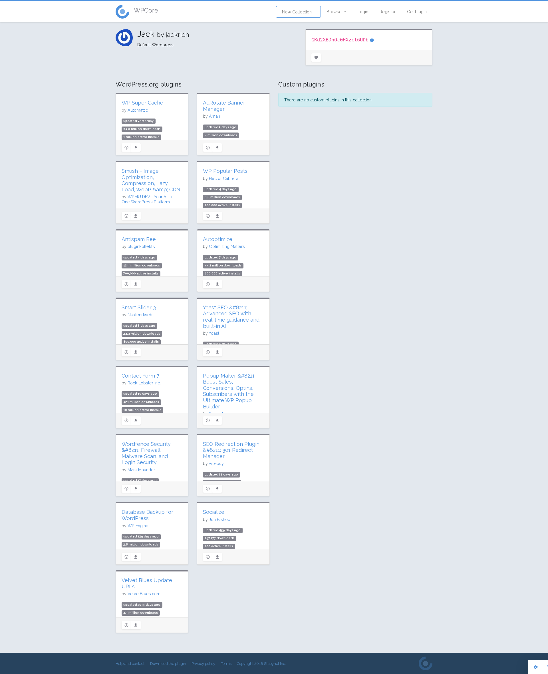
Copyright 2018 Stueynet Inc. (261, 663)
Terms (226, 663)
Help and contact (130, 663)
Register (388, 11)
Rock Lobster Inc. (144, 382)
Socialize (213, 512)
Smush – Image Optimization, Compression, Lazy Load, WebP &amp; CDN (151, 180)
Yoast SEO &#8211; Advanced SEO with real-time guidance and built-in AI (231, 316)
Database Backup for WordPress (147, 515)
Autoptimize (217, 239)
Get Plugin (417, 11)
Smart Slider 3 (139, 307)
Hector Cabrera (223, 178)
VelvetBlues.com (144, 593)
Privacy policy (203, 663)
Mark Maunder (141, 469)
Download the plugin (168, 663)
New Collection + (298, 11)
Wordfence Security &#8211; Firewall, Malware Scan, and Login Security (146, 453)
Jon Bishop (219, 519)
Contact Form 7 (140, 376)
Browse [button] (335, 11)
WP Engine (138, 525)
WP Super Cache (142, 103)
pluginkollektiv (142, 246)
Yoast (214, 333)
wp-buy (216, 463)
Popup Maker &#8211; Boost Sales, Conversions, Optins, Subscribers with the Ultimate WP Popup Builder (229, 391)
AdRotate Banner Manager (224, 106)
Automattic (138, 110)
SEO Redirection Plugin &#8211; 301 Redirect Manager (231, 450)
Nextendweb (140, 314)
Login (363, 11)
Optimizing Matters (227, 246)
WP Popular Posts (225, 171)
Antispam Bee (139, 239)
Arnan (214, 116)
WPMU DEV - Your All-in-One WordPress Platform (148, 199)
